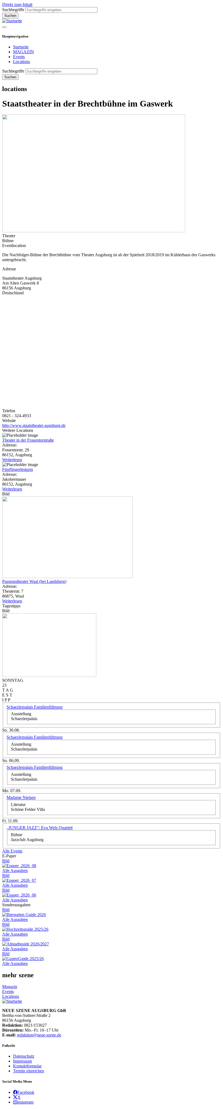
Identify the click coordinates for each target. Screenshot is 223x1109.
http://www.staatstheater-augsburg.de (34, 425)
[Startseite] (12, 20)
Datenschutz (23, 1056)
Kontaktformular (27, 1066)
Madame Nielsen (21, 797)
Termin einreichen (28, 1071)
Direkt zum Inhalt (17, 4)
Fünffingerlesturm (17, 469)
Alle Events (12, 851)
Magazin (9, 986)
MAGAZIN (23, 51)
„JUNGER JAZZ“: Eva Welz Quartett (40, 827)
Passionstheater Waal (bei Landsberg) (34, 581)
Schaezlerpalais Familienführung (35, 707)
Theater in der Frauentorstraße (28, 440)
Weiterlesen (12, 459)
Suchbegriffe (13, 9)
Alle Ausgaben (15, 870)
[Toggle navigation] (4, 27)
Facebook (25, 1092)
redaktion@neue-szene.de (39, 1035)
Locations (21, 61)
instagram (25, 1102)
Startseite (21, 47)
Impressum (22, 1061)
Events (19, 56)
